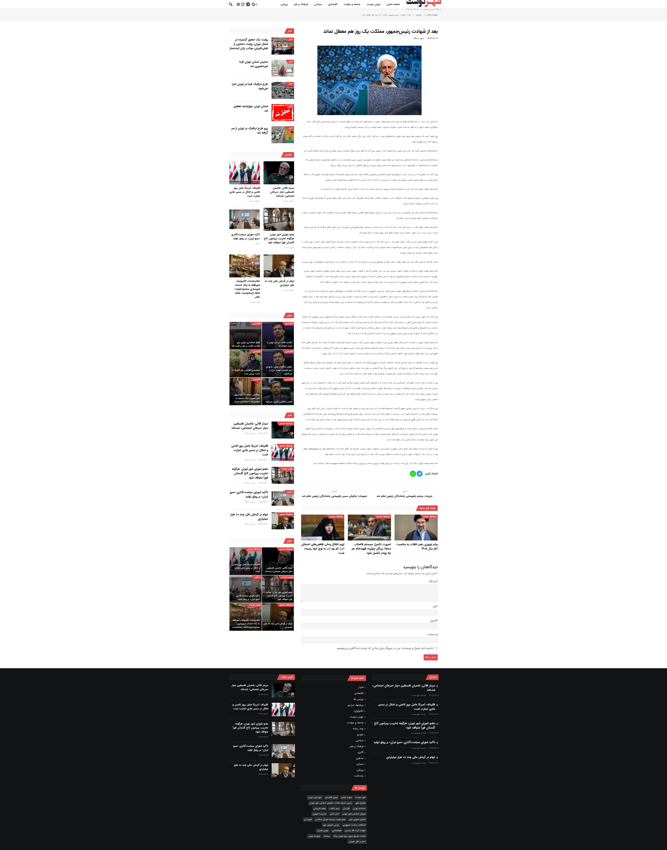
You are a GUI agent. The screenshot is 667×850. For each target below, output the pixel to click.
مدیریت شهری (319, 814)
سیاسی (318, 4)
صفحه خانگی (432, 14)
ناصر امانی (334, 814)
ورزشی (284, 4)
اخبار (291, 39)
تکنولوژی (358, 711)
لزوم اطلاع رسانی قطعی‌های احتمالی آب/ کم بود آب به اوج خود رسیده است (322, 548)
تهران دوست (373, 4)
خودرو (360, 734)
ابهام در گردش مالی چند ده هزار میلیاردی (279, 283)
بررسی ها (358, 699)
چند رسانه (358, 729)
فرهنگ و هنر (301, 4)
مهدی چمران (323, 830)
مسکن (257, 243)
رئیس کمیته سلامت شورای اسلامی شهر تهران (331, 803)
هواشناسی (336, 830)
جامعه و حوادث (352, 4)
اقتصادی (332, 4)
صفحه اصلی (393, 4)
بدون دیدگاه (419, 38)
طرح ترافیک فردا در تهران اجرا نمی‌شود (250, 86)
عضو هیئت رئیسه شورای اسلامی (330, 819)
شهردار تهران (314, 836)
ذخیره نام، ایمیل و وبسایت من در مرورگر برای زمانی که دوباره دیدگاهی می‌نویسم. (384, 648)
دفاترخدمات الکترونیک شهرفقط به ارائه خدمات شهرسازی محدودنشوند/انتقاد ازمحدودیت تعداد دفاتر (247, 289)
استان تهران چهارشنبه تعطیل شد (250, 108)
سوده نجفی (346, 797)
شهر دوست (424, 121)
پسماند (326, 836)
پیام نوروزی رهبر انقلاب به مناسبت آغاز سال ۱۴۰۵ (417, 546)
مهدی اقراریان (331, 797)
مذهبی (359, 758)
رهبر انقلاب (334, 808)
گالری (360, 752)
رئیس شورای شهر (331, 825)
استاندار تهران (359, 808)
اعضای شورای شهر (357, 819)
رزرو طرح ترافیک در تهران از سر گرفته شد (249, 130)
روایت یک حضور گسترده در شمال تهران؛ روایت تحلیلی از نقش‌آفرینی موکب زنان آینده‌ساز (249, 44)
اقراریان (346, 808)
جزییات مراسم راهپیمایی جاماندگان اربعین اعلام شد (404, 496)
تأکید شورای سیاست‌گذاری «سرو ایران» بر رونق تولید (245, 237)
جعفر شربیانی (320, 808)
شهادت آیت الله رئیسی (355, 830)
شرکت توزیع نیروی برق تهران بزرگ (349, 836)
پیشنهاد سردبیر (429, 516)
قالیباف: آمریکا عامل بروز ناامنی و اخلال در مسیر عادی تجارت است (244, 192)
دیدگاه (433, 581)
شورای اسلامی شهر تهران (354, 814)
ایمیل (434, 620)
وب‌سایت (432, 634)
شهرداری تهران (315, 797)
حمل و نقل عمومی (357, 841)
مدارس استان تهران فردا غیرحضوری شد (253, 64)
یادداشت (358, 776)
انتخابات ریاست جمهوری (354, 825)
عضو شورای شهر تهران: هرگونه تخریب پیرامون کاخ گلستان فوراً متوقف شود (279, 239)
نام (435, 606)
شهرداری (308, 819)
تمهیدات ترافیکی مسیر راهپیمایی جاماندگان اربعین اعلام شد (334, 496)
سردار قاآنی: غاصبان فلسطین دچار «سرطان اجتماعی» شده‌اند (282, 192)
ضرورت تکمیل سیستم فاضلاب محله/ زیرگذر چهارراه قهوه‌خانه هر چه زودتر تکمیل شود (371, 548)
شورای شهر (360, 803)
